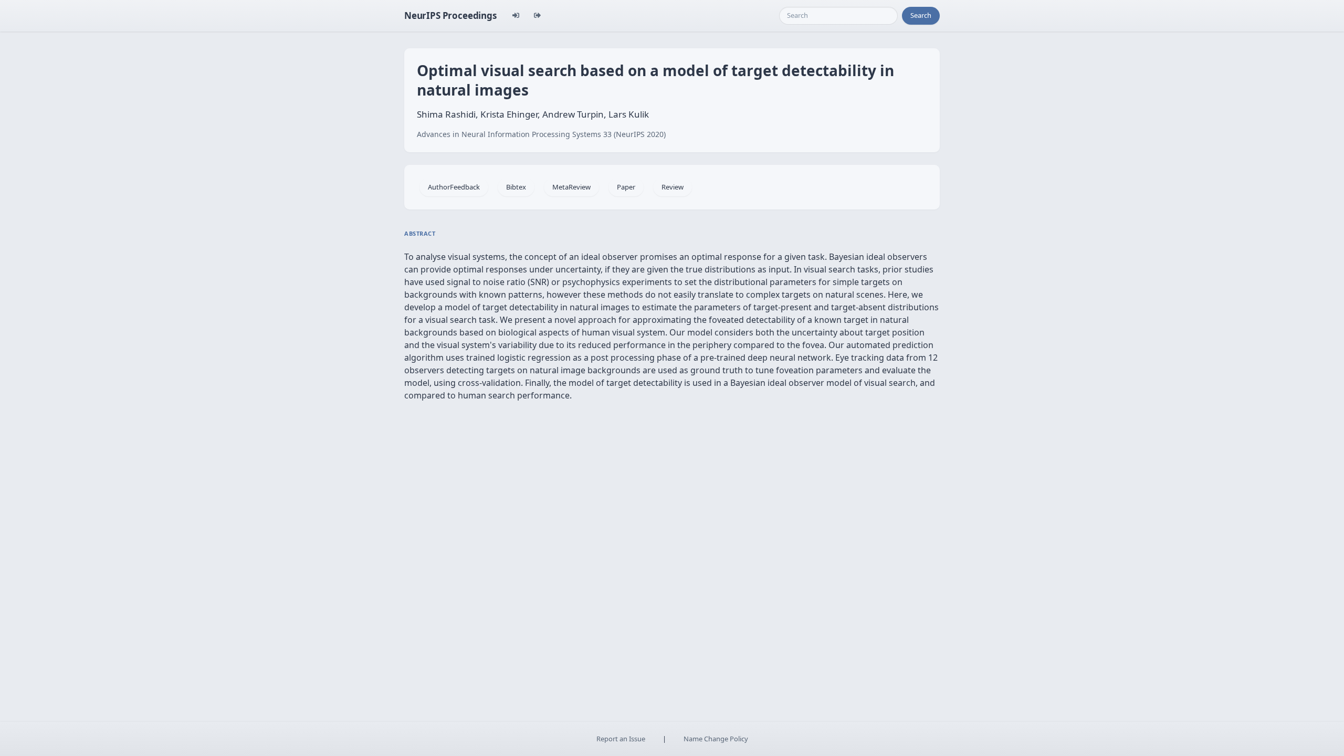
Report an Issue (620, 738)
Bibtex (516, 187)
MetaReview (571, 187)
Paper (626, 187)
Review (673, 187)
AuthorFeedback (454, 187)
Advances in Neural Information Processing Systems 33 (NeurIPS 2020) (541, 134)
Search (920, 15)
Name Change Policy (716, 738)
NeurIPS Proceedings (450, 15)
